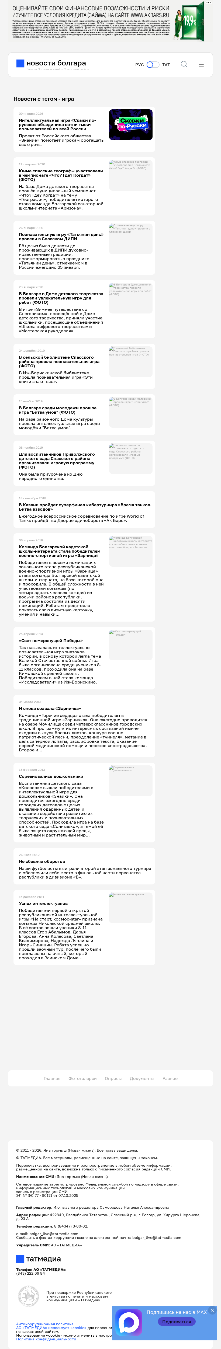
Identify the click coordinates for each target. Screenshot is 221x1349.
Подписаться (176, 1321)
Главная (52, 1078)
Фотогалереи (82, 1078)
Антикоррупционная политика (45, 1324)
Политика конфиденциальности (46, 1339)
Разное (170, 1078)
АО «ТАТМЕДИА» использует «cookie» (51, 1327)
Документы (142, 1078)
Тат (166, 64)
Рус (139, 64)
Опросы (113, 1078)
